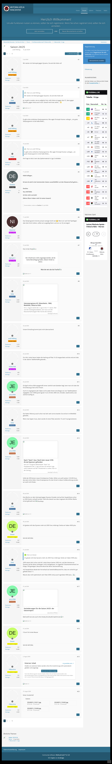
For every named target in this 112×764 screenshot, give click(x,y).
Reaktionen (8, 78)
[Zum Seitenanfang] (109, 761)
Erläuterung (88, 69)
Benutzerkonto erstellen (97, 60)
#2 (79, 87)
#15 (78, 522)
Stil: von (56, 758)
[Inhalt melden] (78, 80)
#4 (79, 144)
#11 (78, 382)
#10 (78, 354)
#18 (78, 628)
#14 (78, 493)
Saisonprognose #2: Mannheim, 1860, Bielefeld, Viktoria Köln (38, 304)
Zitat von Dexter (31, 555)
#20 (78, 691)
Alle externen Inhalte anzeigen (49, 671)
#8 (79, 281)
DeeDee (39, 205)
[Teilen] (79, 53)
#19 (78, 656)
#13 (78, 438)
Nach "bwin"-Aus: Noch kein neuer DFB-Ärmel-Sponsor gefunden (39, 461)
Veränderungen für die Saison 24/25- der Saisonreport (39, 609)
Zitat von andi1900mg (33, 93)
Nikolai (10, 739)
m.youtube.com (67, 663)
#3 (79, 116)
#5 (79, 172)
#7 (79, 245)
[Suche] (106, 5)
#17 (78, 586)
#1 (79, 59)
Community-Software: (56, 755)
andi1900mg (16, 50)
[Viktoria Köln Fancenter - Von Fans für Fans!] (17, 8)
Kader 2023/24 (13, 737)
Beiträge (7, 80)
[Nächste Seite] (15, 53)
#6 (79, 217)
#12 (78, 410)
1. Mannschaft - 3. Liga (14, 740)
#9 (79, 326)
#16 (78, 550)
